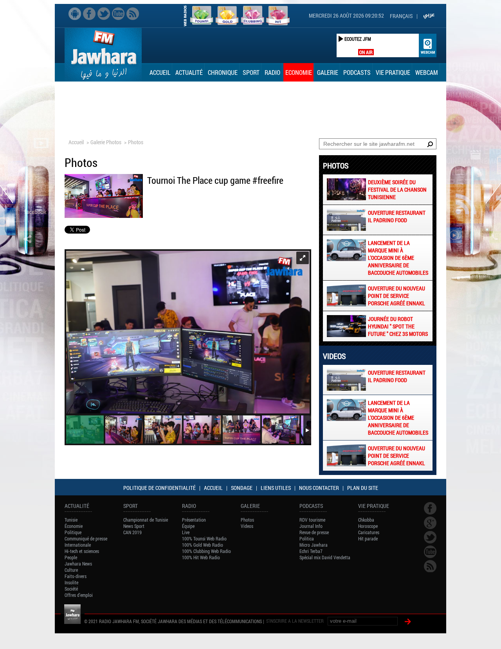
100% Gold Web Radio (202, 545)
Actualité (189, 72)
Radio (272, 72)
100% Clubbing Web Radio (206, 551)
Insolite (71, 582)
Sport (251, 72)
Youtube (118, 13)
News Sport (133, 526)
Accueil (160, 72)
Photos (135, 142)
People (71, 557)
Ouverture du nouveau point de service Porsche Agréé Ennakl (396, 296)
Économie (74, 526)
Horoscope (368, 526)
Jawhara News (78, 563)
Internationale (78, 545)
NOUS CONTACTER (319, 487)
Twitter (103, 13)
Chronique (223, 72)
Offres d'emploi (79, 595)
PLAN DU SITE (362, 487)
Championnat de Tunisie (145, 520)
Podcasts (357, 72)
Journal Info (311, 526)
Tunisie (71, 520)
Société (71, 589)
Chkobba (366, 520)
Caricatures (368, 532)
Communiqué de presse (86, 538)
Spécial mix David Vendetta (324, 557)
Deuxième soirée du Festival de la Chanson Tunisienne (397, 189)
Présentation (194, 520)
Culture (71, 570)
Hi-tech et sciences (82, 551)
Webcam (426, 72)
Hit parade (368, 538)
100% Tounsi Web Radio (204, 538)
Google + (430, 523)
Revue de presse (314, 532)
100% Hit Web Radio (201, 557)
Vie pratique (393, 72)
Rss (132, 13)
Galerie (327, 72)
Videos (247, 526)
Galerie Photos (105, 142)
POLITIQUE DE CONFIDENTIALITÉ (159, 487)
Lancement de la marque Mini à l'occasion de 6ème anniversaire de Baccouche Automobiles (398, 257)
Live (185, 532)
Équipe (188, 526)
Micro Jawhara (313, 545)
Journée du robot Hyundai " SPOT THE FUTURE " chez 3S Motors (398, 326)
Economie (298, 72)
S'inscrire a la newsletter (295, 621)
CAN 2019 (132, 532)
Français (401, 16)
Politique (73, 532)
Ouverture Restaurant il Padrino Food (396, 216)
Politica (306, 538)
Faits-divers (76, 576)
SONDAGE (241, 487)
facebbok (89, 13)
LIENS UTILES (276, 487)
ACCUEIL (213, 487)
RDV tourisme (312, 520)
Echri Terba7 (311, 551)
